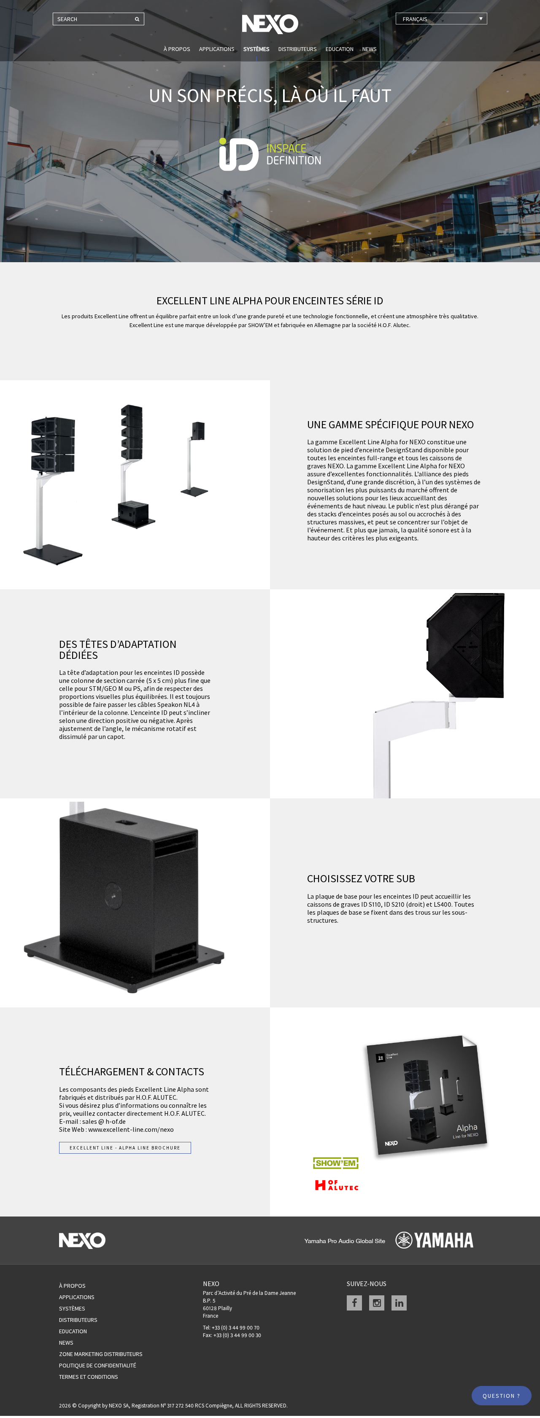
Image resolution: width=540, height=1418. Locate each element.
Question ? (502, 1395)
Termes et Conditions (88, 1376)
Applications (217, 49)
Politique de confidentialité (97, 1365)
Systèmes (256, 49)
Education (340, 49)
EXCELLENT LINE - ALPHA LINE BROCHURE (125, 1148)
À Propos (72, 1285)
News (369, 49)
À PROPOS (177, 49)
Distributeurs (297, 49)
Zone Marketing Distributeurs (101, 1354)
